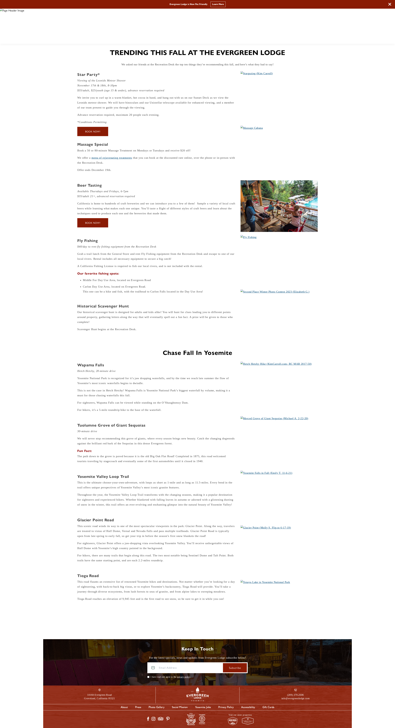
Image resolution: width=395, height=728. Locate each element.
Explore (204, 38)
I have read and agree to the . (171, 677)
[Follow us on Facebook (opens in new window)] (148, 719)
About (124, 707)
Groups (229, 38)
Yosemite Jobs (203, 707)
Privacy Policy (226, 707)
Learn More (218, 4)
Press (138, 707)
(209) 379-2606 (310, 28)
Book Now (306, 18)
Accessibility (248, 707)
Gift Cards (268, 707)
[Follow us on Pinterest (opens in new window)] (168, 719)
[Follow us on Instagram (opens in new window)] (153, 719)
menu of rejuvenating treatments (111, 157)
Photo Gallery (156, 707)
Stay (163, 38)
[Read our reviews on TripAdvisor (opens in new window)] (160, 719)
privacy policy (183, 677)
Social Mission (180, 707)
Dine (182, 38)
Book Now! (92, 131)
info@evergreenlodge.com (295, 698)
